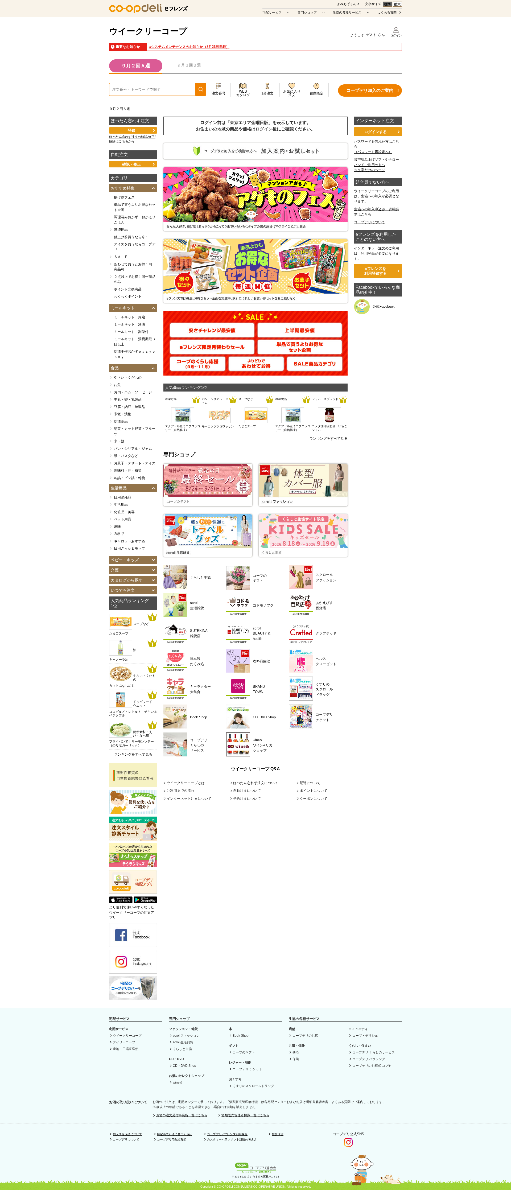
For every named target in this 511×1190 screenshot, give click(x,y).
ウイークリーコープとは (186, 783)
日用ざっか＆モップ (129, 548)
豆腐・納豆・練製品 (129, 407)
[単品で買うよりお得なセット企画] (300, 351)
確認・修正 (131, 164)
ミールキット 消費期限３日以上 (134, 341)
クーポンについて (313, 799)
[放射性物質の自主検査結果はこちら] (133, 785)
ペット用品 (122, 519)
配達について (310, 783)
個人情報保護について (127, 1134)
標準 (387, 4)
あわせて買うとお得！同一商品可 (134, 266)
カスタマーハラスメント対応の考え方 (232, 1139)
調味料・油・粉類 (128, 470)
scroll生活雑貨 (183, 1042)
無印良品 (121, 230)
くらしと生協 (182, 1049)
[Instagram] (133, 971)
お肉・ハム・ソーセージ (133, 392)
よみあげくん (346, 4)
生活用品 (121, 505)
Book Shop (241, 1035)
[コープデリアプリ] (133, 893)
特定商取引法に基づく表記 (174, 1134)
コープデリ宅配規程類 (171, 1139)
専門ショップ (307, 12)
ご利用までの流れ (180, 791)
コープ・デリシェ (365, 1035)
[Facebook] (133, 944)
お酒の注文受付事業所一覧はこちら (181, 1115)
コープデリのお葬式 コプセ (372, 1066)
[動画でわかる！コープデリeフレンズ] (133, 811)
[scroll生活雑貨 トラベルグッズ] (207, 554)
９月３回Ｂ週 (189, 65)
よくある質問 (387, 12)
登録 (131, 130)
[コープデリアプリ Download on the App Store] (121, 902)
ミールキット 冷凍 (129, 324)
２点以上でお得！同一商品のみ (134, 279)
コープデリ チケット (247, 1069)
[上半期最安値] (300, 335)
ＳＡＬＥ (121, 257)
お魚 (117, 385)
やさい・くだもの (128, 378)
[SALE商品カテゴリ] (314, 368)
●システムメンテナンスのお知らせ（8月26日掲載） (189, 47)
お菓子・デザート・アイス (134, 463)
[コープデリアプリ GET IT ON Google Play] (145, 902)
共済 (295, 1052)
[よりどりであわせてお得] (256, 368)
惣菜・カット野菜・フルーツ (134, 431)
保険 (295, 1059)
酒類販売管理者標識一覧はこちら (245, 1115)
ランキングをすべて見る (329, 438)
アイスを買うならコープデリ (134, 247)
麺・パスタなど (126, 456)
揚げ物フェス (124, 197)
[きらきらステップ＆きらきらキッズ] (133, 865)
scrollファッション (186, 1035)
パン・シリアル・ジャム (133, 449)
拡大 (397, 4)
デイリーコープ (124, 1042)
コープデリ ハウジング (368, 1059)
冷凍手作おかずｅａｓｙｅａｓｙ (134, 354)
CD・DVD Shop (184, 1066)
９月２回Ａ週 (135, 65)
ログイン (396, 35)
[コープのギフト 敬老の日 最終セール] (207, 504)
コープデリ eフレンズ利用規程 (227, 1134)
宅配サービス (272, 12)
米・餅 (119, 441)
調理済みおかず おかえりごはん (134, 219)
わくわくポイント (128, 296)
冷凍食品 (121, 421)
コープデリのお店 (305, 1035)
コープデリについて (369, 222)
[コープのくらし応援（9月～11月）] (197, 368)
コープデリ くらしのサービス (373, 1052)
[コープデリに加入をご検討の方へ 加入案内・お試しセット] (255, 157)
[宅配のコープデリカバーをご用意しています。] (133, 997)
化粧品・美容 (124, 512)
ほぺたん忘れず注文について (255, 783)
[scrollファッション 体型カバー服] (303, 504)
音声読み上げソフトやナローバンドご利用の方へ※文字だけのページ (376, 165)
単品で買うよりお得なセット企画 (134, 207)
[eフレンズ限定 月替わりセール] (212, 351)
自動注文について (247, 791)
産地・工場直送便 (125, 1049)
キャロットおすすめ (129, 541)
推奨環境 (277, 1134)
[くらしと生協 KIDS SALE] (303, 554)
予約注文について (247, 799)
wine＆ (178, 1082)
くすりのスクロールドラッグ (253, 1086)
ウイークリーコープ (148, 31)
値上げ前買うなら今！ (131, 237)
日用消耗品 (122, 497)
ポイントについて (313, 791)
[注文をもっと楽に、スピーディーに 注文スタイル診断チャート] (133, 838)
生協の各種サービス (347, 12)
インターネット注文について (189, 799)
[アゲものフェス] (255, 228)
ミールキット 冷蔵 (129, 317)
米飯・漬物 (122, 414)
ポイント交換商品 (128, 289)
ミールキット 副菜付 (131, 332)
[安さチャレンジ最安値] (212, 335)
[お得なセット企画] (255, 300)
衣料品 (119, 534)
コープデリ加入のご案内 (370, 90)
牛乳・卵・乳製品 (128, 399)
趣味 (117, 527)
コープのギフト (244, 1052)
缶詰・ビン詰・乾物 (129, 478)
